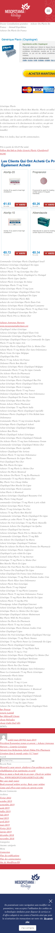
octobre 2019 (6, 801)
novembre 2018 (7, 838)
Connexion (5, 852)
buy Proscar (5, 709)
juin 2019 (4, 815)
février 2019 (5, 828)
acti (9, 740)
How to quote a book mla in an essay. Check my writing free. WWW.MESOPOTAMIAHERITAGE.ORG (25, 775)
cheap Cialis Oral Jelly (10, 723)
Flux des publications (9, 855)
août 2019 (5, 808)
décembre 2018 (7, 835)
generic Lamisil (7, 713)
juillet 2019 (5, 811)
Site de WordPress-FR (10, 862)
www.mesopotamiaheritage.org (14, 326)
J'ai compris (27, 928)
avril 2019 (4, 821)
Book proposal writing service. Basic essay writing (22, 784)
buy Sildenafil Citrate (10, 716)
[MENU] (48, 10)
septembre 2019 (7, 804)
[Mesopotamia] (17, 11)
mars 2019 (5, 825)
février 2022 (5, 798)
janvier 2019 (6, 832)
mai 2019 (4, 818)
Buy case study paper (9, 781)
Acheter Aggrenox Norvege (12, 322)
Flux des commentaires (10, 859)
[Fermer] (50, 901)
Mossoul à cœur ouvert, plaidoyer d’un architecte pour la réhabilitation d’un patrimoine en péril (26, 769)
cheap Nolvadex (7, 719)
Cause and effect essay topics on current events (21, 787)
